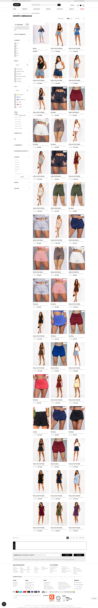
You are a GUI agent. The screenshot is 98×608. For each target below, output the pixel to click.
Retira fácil (78, 588)
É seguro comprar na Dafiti (64, 587)
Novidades (77, 18)
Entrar (72, 5)
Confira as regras (69, 605)
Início (14, 13)
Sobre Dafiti (46, 583)
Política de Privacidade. (70, 559)
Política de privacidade (63, 584)
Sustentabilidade (62, 582)
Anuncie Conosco (62, 588)
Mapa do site (28, 586)
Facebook (15, 583)
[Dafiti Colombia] (74, 592)
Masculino (79, 555)
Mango (21, 568)
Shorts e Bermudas (35, 13)
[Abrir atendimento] (4, 604)
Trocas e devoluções (29, 584)
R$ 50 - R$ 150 (17, 119)
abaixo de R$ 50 (18, 117)
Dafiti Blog (15, 582)
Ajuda (74, 567)
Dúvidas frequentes (29, 582)
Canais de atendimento (79, 0)
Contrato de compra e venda (64, 586)
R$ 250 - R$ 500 (18, 123)
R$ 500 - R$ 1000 (18, 126)
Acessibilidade (47, 582)
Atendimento (28, 583)
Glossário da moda (29, 587)
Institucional (46, 584)
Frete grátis (79, 582)
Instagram (15, 584)
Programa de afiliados (63, 583)
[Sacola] (84, 5)
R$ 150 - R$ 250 (18, 121)
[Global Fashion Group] (45, 592)
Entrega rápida (79, 584)
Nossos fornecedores (48, 587)
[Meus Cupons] (78, 5)
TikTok (14, 586)
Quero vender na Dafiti (49, 588)
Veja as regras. (35, 559)
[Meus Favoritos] (81, 5)
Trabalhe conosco (48, 586)
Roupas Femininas (26, 13)
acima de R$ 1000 (18, 128)
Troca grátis (79, 586)
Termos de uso (28, 588)
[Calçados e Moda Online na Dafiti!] (17, 4)
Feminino (19, 13)
